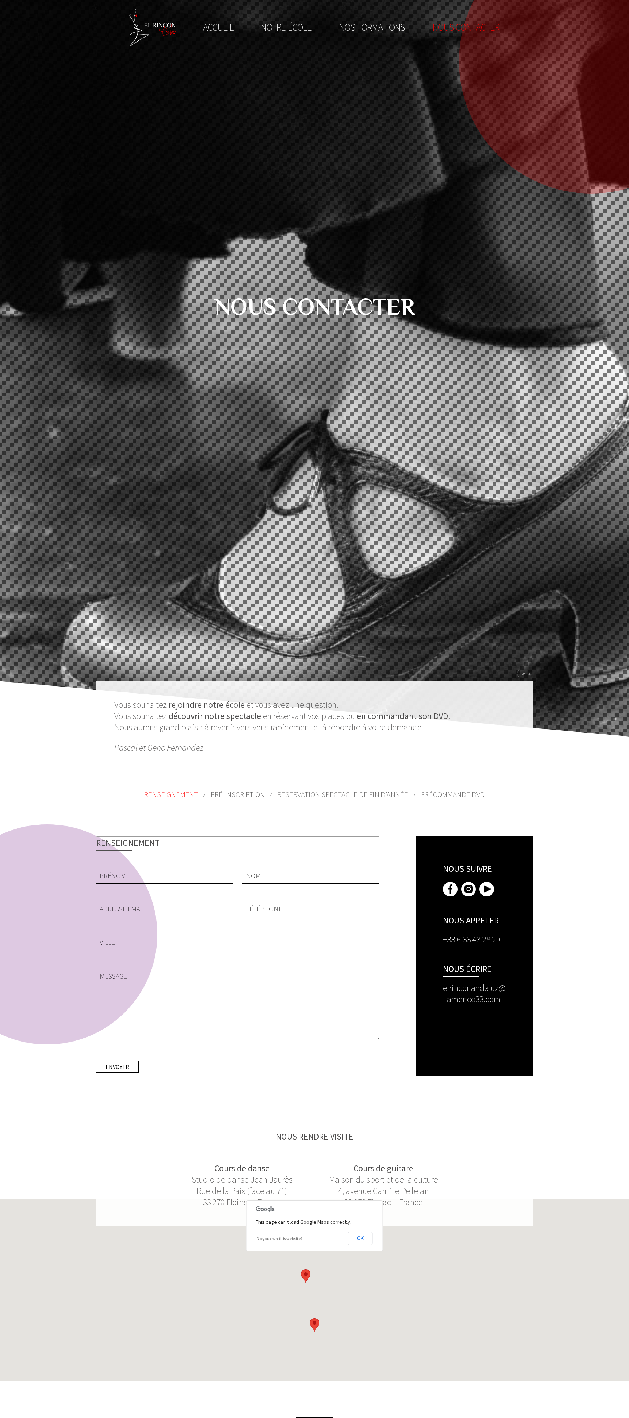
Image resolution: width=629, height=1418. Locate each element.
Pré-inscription (238, 794)
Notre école (286, 27)
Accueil (218, 27)
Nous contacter (466, 27)
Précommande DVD (453, 794)
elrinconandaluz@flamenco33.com (474, 993)
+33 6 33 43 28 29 (471, 939)
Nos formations (372, 27)
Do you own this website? (279, 1238)
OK (360, 1238)
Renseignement (171, 794)
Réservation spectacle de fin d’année (342, 794)
